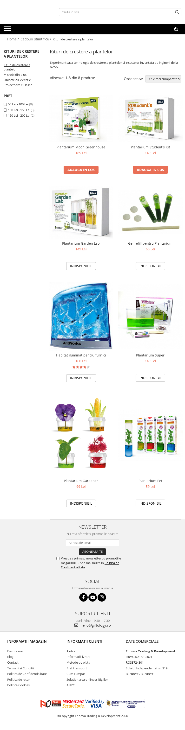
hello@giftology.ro (95, 625)
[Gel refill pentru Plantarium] (150, 212)
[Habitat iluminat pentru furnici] (81, 316)
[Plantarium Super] (150, 316)
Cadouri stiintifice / (36, 39)
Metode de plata (78, 662)
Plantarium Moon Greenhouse (81, 147)
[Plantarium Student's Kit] (150, 118)
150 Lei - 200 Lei (19, 115)
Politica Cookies (18, 685)
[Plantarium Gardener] (81, 435)
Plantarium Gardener (81, 480)
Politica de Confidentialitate (27, 674)
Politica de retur (18, 679)
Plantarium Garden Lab (81, 243)
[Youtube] (92, 597)
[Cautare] (177, 12)
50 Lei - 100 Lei (18, 104)
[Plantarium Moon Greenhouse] (81, 118)
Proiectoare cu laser (18, 85)
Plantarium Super (150, 355)
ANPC (70, 685)
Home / (13, 39)
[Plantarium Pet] (150, 435)
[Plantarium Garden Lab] (81, 212)
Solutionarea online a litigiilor (87, 679)
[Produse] (8, 30)
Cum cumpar (75, 674)
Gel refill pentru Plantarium (150, 243)
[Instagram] (102, 597)
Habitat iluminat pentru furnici (81, 355)
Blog (10, 656)
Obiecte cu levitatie (17, 80)
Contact (13, 662)
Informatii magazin (27, 641)
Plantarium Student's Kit (150, 147)
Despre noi (15, 651)
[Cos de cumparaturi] (176, 29)
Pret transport (76, 668)
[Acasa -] (28, 12)
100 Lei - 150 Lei (19, 110)
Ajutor (70, 651)
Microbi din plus (15, 74)
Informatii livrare (78, 656)
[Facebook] (83, 597)
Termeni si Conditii (20, 668)
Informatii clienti (84, 641)
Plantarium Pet (150, 480)
